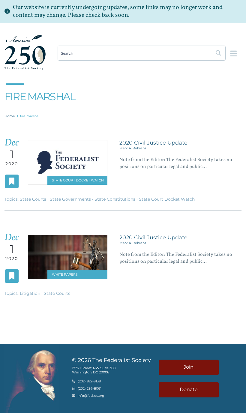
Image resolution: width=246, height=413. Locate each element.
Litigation (30, 293)
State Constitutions (115, 199)
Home (9, 116)
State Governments (71, 199)
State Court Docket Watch (78, 180)
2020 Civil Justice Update (153, 142)
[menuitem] (10, 116)
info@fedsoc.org (91, 396)
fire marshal (29, 116)
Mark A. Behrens (132, 148)
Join (189, 367)
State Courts (33, 199)
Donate (189, 389)
